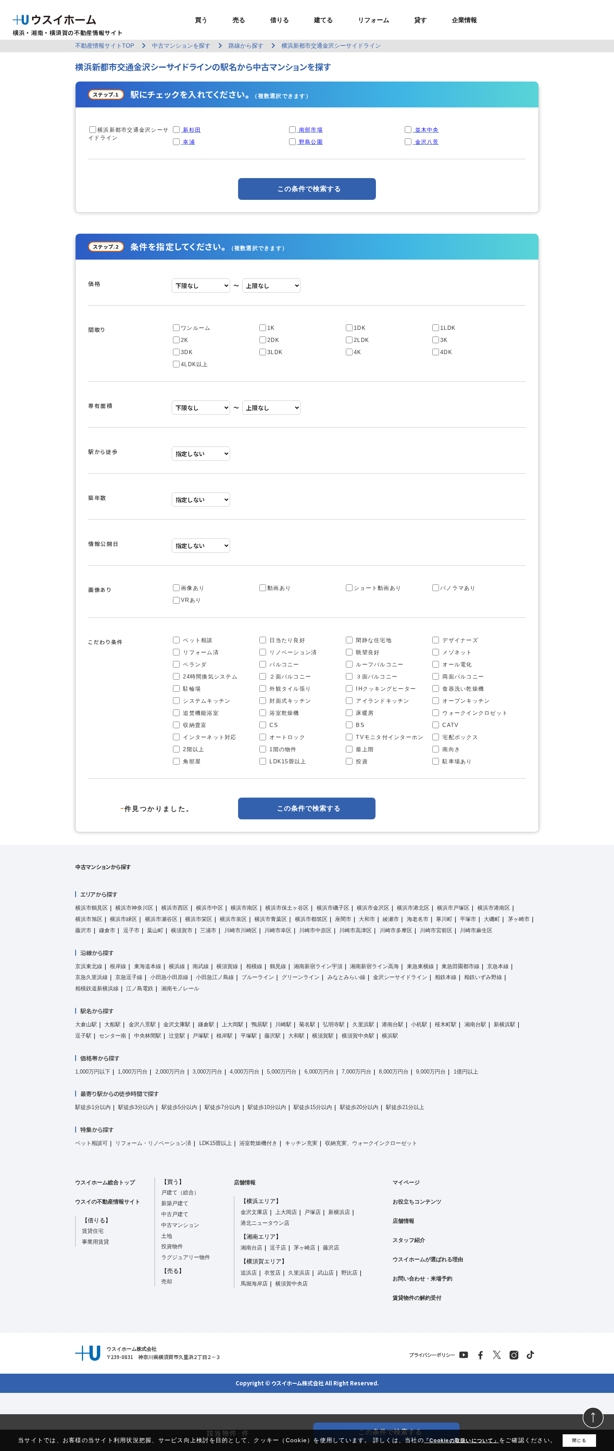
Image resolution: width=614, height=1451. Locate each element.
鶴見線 (278, 966)
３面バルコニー (376, 676)
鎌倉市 (107, 930)
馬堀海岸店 (254, 1283)
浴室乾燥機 (283, 713)
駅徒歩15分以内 (313, 1107)
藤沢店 (331, 1247)
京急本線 (498, 966)
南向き (450, 749)
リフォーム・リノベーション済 (153, 1143)
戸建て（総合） (180, 1192)
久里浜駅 (363, 1024)
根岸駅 (224, 1036)
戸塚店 (312, 1212)
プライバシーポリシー (432, 1355)
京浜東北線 (88, 966)
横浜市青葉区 (270, 919)
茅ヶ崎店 (304, 1247)
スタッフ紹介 (409, 1240)
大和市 (367, 919)
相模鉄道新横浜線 (97, 988)
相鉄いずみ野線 (483, 977)
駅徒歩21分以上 (405, 1107)
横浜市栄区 (198, 919)
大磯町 (492, 919)
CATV (449, 725)
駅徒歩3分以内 (136, 1107)
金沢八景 (427, 142)
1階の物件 (282, 749)
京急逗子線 (128, 977)
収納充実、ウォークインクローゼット (371, 1143)
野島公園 (311, 142)
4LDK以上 (194, 364)
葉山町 (155, 930)
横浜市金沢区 (373, 908)
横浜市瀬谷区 (161, 919)
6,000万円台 (319, 1071)
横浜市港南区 (493, 908)
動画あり (279, 588)
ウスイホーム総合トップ (105, 1182)
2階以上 (192, 749)
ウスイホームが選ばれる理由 (428, 1259)
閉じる (579, 1440)
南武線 (201, 966)
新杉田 (192, 130)
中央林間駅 (147, 1036)
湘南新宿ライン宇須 (318, 966)
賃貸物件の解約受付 (417, 1298)
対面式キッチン (289, 701)
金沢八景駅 (142, 1024)
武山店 (325, 1273)
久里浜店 (299, 1273)
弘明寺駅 (334, 1024)
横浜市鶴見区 (91, 908)
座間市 (343, 919)
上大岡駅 (233, 1024)
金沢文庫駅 (176, 1024)
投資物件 (172, 1246)
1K (271, 328)
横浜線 (177, 966)
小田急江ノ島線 (215, 977)
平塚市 (468, 919)
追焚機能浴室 (200, 713)
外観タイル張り (289, 689)
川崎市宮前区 (436, 930)
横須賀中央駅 (358, 1036)
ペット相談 (197, 640)
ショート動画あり (377, 588)
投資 (361, 761)
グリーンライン (301, 977)
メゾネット (456, 652)
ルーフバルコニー (378, 664)
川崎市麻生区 (476, 930)
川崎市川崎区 (240, 930)
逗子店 (278, 1247)
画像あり (193, 588)
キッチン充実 (301, 1143)
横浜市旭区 (88, 919)
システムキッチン (206, 701)
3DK (187, 352)
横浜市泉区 (233, 919)
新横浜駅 (504, 1024)
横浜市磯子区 (333, 908)
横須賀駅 (323, 1036)
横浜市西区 (174, 908)
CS (272, 725)
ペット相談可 (91, 1143)
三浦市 (208, 930)
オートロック (286, 737)
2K (185, 340)
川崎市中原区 (315, 930)
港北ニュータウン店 (265, 1223)
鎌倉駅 (206, 1024)
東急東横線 (420, 966)
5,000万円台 (282, 1071)
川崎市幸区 (278, 930)
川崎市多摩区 (396, 930)
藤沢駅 (272, 1036)
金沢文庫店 (254, 1212)
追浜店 (249, 1273)
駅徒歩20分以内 (359, 1107)
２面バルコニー (289, 676)
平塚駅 (249, 1036)
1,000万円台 (132, 1071)
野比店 (349, 1273)
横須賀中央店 (291, 1283)
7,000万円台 (356, 1071)
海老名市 (418, 919)
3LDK (275, 352)
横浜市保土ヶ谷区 (287, 908)
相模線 (254, 966)
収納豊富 (194, 725)
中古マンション (180, 1225)
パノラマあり (458, 588)
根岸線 (118, 966)
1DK (360, 328)
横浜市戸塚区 (453, 908)
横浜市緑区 (123, 919)
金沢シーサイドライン (400, 977)
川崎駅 (283, 1024)
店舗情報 (245, 1182)
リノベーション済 (292, 652)
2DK (273, 340)
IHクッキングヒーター (385, 689)
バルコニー (283, 664)
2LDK (361, 340)
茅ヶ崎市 (519, 919)
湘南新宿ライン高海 (374, 966)
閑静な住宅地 (373, 640)
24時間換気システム (209, 676)
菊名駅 (307, 1024)
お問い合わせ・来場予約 (422, 1278)
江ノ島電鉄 (139, 988)
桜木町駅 (446, 1024)
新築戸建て (174, 1203)
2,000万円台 (170, 1071)
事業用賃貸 (95, 1242)
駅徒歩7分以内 (222, 1107)
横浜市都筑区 (311, 919)
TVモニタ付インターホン (389, 737)
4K (358, 352)
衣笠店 (272, 1273)
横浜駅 (390, 1036)
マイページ (406, 1182)
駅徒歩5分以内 (179, 1107)
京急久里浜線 (91, 977)
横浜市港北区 (413, 908)
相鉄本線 (446, 977)
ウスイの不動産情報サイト (107, 1202)
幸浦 (189, 142)
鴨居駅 (259, 1024)
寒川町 (444, 919)
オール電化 (456, 664)
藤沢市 (83, 930)
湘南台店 (251, 1247)
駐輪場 (191, 689)
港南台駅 (392, 1024)
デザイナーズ (459, 640)
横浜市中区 (209, 908)
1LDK (448, 328)
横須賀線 (227, 966)
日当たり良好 (286, 640)
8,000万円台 (393, 1071)
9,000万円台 (431, 1071)
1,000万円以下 (92, 1071)
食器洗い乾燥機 (462, 689)
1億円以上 (466, 1071)
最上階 (364, 749)
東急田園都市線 (460, 966)
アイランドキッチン (382, 701)
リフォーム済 (200, 652)
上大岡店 (286, 1212)
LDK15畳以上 (286, 761)
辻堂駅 (177, 1036)
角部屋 (191, 761)
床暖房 (364, 713)
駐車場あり (456, 761)
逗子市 (131, 930)
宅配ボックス (459, 737)
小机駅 (419, 1024)
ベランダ (194, 664)
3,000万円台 (207, 1071)
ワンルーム (196, 328)
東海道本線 (147, 966)
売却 (166, 1281)
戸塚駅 (201, 1036)
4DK (446, 352)
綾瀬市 (391, 919)
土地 (166, 1236)
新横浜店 (339, 1212)
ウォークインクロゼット (474, 713)
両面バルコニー (462, 676)
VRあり (191, 600)
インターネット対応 (209, 737)
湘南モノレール (180, 988)
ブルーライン (257, 977)
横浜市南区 (244, 908)
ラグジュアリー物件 (185, 1257)
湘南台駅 (475, 1024)
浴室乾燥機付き (258, 1143)
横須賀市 (182, 930)
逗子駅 (83, 1036)
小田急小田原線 (169, 977)
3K (444, 340)
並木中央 (427, 130)
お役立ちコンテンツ (417, 1202)
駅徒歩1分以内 (93, 1107)
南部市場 (311, 130)
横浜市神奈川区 (134, 908)
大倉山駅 (86, 1024)
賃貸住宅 (93, 1231)
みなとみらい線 (346, 977)
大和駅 (296, 1036)
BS (359, 725)
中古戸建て (174, 1214)
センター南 (112, 1036)
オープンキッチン (465, 701)
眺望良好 (367, 652)
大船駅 (112, 1024)
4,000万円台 (244, 1071)
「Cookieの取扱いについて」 (461, 1440)
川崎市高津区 (355, 930)
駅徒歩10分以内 (267, 1107)
